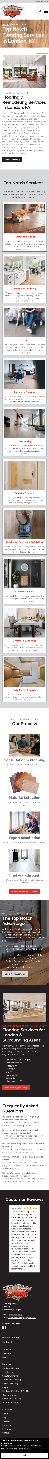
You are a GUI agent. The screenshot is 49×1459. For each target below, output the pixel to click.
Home (5, 24)
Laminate (6, 1353)
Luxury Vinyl (7, 1350)
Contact (6, 1433)
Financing (6, 1429)
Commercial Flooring (11, 1399)
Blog (4, 1418)
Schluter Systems (10, 1376)
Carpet (5, 1357)
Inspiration (6, 1425)
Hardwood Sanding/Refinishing (16, 1391)
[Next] (43, 1238)
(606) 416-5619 (41, 2)
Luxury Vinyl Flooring (11, 1380)
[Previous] (6, 1238)
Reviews (6, 1421)
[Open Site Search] (40, 11)
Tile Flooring (7, 1372)
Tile (4, 1346)
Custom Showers (9, 1395)
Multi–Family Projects (11, 1403)
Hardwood (7, 1342)
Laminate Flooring (10, 1384)
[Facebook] (4, 1328)
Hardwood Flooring (11, 1368)
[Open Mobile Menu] (46, 11)
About (5, 1414)
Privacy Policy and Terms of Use (15, 1449)
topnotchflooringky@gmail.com (22, 1318)
